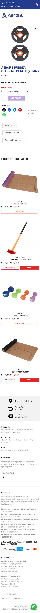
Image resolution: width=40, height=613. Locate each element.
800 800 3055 (24, 527)
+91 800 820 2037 (13, 527)
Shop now (29, 267)
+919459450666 (9, 3)
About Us (4, 440)
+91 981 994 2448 (7, 522)
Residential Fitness (7, 429)
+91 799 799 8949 (7, 537)
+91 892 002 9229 (12, 532)
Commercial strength (8, 432)
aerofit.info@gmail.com (12, 6)
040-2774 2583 (13, 586)
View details (19, 211)
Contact (12, 440)
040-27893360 (12, 571)
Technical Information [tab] (13, 140)
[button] (35, 29)
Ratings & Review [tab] (12, 133)
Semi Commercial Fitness (24, 429)
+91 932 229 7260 (7, 512)
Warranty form (23, 450)
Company (19, 440)
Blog (18, 432)
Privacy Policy (29, 440)
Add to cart (16, 98)
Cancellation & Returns (9, 450)
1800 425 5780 (11, 544)
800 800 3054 (28, 542)
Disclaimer (4, 443)
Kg (2, 91)
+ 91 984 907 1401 (17, 517)
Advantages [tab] (9, 125)
